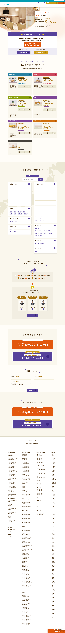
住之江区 (54, 501)
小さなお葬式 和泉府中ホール (26, 554)
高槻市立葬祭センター (25, 503)
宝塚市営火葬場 (24, 607)
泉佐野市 (53, 535)
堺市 (52, 525)
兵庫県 (52, 585)
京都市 (53, 455)
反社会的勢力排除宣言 (40, 514)
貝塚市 (53, 541)
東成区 (54, 515)
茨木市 (53, 538)
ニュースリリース (39, 509)
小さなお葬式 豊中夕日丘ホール (26, 529)
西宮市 (53, 600)
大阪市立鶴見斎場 (24, 456)
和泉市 (53, 537)
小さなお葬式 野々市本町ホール (41, 478)
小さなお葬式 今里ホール (25, 573)
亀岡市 (53, 486)
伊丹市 (53, 596)
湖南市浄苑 (9, 501)
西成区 (54, 511)
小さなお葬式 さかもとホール (12, 520)
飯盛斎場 (23, 533)
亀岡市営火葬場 (10, 490)
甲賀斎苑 (9, 509)
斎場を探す (53, 452)
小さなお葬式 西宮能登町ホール (26, 623)
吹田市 (53, 550)
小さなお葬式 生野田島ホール (26, 467)
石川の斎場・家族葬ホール (41, 465)
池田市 (53, 533)
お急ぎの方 (10, 526)
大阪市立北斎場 (24, 454)
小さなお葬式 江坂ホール (25, 521)
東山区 (54, 466)
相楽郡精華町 (54, 483)
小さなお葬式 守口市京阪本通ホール (27, 537)
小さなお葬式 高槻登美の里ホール (27, 509)
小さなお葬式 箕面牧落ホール (26, 557)
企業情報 (60, 5)
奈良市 (53, 618)
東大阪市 (53, 562)
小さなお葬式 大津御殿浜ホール (12, 500)
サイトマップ (10, 536)
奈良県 (52, 617)
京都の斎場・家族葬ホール (12, 452)
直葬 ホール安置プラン (40, 493)
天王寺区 (54, 507)
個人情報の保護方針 (39, 510)
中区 (53, 529)
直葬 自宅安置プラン (39, 494)
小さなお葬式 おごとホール (12, 521)
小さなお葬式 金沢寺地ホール (41, 470)
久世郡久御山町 (54, 479)
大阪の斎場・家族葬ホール (26, 452)
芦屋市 (53, 593)
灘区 (53, 588)
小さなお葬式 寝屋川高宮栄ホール (27, 545)
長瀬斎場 (23, 487)
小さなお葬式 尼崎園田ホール (26, 615)
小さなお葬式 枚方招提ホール (26, 514)
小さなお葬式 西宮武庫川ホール (26, 603)
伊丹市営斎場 (24, 595)
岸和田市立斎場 (24, 546)
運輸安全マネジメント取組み (41, 513)
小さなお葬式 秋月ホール (40, 458)
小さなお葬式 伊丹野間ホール (26, 596)
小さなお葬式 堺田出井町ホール (26, 475)
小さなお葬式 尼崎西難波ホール (26, 616)
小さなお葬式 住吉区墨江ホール (26, 471)
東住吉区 (54, 514)
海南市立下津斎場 (39, 455)
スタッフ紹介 (38, 507)
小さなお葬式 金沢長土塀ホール (41, 469)
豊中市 (53, 558)
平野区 (54, 518)
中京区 (54, 463)
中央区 (54, 505)
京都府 (52, 454)
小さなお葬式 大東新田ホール (26, 534)
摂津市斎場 (23, 526)
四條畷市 (53, 549)
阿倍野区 (54, 494)
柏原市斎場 (23, 562)
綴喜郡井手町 (54, 482)
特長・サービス (39, 483)
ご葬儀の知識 (55, 5)
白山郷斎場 (38, 480)
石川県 (52, 606)
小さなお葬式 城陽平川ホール (12, 486)
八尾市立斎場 (24, 498)
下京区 (54, 462)
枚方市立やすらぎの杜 (25, 510)
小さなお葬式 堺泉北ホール (26, 479)
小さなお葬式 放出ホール (25, 462)
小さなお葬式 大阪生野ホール (26, 586)
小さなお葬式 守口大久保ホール (26, 538)
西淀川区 (54, 513)
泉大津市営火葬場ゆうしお (26, 569)
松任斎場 (38, 476)
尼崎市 (53, 594)
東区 (53, 616)
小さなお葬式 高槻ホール (25, 505)
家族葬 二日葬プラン (39, 490)
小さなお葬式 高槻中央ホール (26, 506)
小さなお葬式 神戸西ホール (26, 588)
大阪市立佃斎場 (24, 459)
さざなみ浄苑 (10, 504)
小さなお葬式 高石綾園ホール (26, 551)
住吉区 (54, 502)
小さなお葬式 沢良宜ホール (26, 517)
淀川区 (54, 523)
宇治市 (53, 474)
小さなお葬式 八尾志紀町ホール (26, 499)
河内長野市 (53, 546)
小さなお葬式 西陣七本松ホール (12, 466)
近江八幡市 (53, 582)
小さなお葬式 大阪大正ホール (26, 585)
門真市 (53, 545)
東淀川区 (54, 517)
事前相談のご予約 (11, 531)
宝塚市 (53, 598)
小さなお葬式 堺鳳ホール (25, 482)
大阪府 (52, 490)
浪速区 (54, 509)
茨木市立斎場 (24, 515)
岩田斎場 (23, 483)
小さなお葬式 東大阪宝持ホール (26, 578)
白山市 (53, 610)
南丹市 (53, 487)
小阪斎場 (23, 486)
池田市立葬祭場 (24, 558)
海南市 (53, 605)
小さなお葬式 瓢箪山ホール (26, 494)
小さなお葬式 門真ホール (25, 539)
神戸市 (53, 586)
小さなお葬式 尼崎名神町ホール (26, 599)
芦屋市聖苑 (23, 592)
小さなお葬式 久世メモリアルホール (13, 458)
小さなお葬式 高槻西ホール (26, 507)
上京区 (54, 458)
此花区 (54, 498)
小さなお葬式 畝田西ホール (40, 474)
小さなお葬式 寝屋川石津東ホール (27, 582)
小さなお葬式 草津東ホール (12, 508)
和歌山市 (53, 604)
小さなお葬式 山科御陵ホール (12, 474)
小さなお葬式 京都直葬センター (12, 456)
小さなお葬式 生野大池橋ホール (26, 466)
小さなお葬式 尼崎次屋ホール (26, 619)
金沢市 (53, 608)
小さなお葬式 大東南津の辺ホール (27, 535)
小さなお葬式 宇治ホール (11, 482)
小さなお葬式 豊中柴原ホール (26, 530)
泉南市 (53, 553)
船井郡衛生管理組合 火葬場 (12, 494)
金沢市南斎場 (38, 466)
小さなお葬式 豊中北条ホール (26, 531)
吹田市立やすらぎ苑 (25, 519)
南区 (53, 531)
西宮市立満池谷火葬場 (25, 600)
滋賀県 (52, 573)
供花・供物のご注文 (11, 532)
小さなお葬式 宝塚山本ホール (26, 612)
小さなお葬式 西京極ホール (12, 462)
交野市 (53, 543)
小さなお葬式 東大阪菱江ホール (26, 570)
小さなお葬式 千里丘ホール (26, 523)
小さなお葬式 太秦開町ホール (12, 463)
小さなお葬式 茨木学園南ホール (26, 518)
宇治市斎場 (9, 479)
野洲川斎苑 (9, 505)
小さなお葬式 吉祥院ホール (12, 459)
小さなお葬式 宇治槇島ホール (12, 483)
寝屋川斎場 (23, 541)
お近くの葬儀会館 (48, 5)
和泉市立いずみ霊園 (25, 553)
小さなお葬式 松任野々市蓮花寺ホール (42, 477)
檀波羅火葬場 (24, 565)
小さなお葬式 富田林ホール (26, 581)
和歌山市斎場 (38, 454)
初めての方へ (34, 5)
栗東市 (53, 578)
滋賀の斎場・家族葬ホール (12, 498)
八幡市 (53, 478)
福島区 (54, 519)
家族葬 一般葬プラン (39, 489)
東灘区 (54, 589)
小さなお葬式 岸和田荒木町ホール (27, 549)
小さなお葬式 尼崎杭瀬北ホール (26, 626)
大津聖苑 (9, 516)
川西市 (53, 597)
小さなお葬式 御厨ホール (25, 491)
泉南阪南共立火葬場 (25, 566)
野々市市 (53, 609)
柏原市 (53, 542)
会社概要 (38, 506)
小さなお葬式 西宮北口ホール (26, 608)
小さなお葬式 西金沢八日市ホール (41, 473)
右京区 (54, 456)
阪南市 (53, 561)
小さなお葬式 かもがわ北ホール (12, 471)
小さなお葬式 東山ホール (11, 467)
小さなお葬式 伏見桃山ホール (12, 470)
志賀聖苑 (9, 517)
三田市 (53, 601)
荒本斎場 (23, 490)
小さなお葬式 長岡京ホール (12, 478)
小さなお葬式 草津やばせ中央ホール (13, 512)
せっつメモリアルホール (25, 525)
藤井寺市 (53, 565)
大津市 (53, 574)
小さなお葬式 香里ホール (25, 543)
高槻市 (53, 557)
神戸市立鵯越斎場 (24, 604)
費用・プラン (40, 5)
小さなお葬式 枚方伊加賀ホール (26, 511)
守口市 (53, 569)
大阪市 (53, 491)
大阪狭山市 (53, 539)
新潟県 (52, 612)
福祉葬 (38, 497)
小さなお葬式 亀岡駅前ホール (12, 491)
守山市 (53, 577)
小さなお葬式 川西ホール (25, 611)
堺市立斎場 (23, 474)
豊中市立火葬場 (24, 527)
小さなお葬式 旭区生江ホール (26, 470)
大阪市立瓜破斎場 (24, 458)
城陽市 (53, 475)
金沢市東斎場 (38, 468)
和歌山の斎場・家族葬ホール (41, 452)
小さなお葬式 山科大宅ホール (12, 475)
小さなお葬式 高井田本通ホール (26, 497)
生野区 (54, 495)
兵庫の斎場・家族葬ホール (26, 591)
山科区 (54, 470)
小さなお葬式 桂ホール (11, 455)
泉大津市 (53, 534)
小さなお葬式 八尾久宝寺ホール (26, 502)
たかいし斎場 (24, 550)
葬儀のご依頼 (10, 527)
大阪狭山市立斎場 (24, 561)
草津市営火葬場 (10, 513)
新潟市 (53, 613)
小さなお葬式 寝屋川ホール (26, 542)
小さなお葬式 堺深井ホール (26, 577)
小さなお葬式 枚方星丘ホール (26, 513)
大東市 (53, 554)
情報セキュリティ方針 (40, 511)
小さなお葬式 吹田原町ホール (26, 522)
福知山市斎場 (10, 495)
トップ (29, 5)
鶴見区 (54, 506)
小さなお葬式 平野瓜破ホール (26, 574)
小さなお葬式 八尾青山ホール (26, 501)
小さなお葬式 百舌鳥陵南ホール (26, 478)
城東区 (54, 499)
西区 (53, 510)
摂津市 (53, 551)
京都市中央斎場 (10, 454)
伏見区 (54, 467)
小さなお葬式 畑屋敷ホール (40, 462)
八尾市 (53, 570)
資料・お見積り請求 (11, 529)
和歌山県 (53, 602)
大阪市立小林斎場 (24, 455)
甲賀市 (53, 581)
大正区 (54, 503)
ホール (13, 184)
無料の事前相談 (39, 484)
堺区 (53, 527)
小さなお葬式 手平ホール (40, 459)
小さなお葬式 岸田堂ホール (26, 495)
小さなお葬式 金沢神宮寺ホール (41, 472)
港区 (53, 521)
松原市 (53, 566)
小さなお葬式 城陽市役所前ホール (13, 487)
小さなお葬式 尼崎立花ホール (26, 624)
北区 (53, 459)
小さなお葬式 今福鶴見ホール (26, 463)
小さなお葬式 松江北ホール (40, 456)
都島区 (54, 522)
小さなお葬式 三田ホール (25, 620)
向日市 (53, 471)
